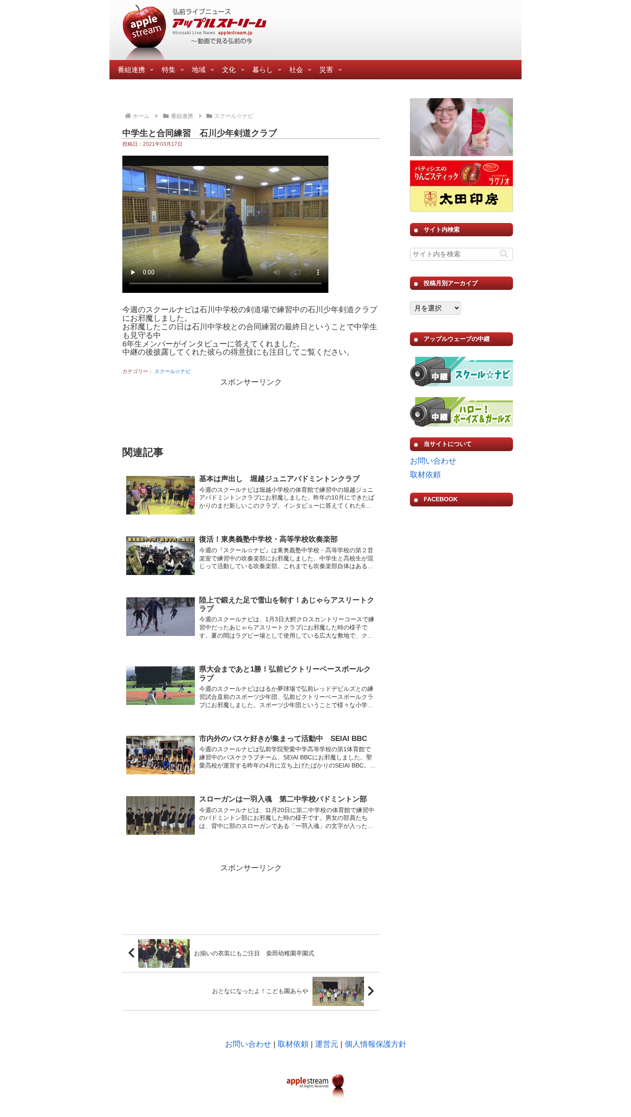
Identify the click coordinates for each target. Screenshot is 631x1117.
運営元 (326, 1044)
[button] (504, 254)
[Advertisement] (251, 410)
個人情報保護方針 (376, 1044)
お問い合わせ (433, 461)
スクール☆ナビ (173, 371)
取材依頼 (425, 474)
